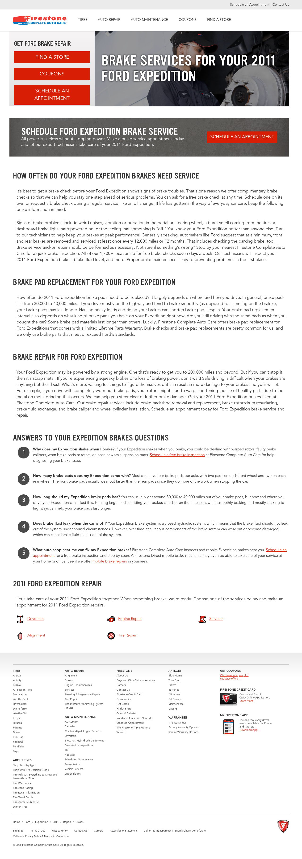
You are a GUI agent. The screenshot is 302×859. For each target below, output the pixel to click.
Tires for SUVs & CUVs (26, 802)
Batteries (70, 726)
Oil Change (175, 699)
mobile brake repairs (109, 561)
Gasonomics (124, 699)
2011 (56, 822)
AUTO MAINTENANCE (149, 20)
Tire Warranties (22, 783)
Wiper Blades (73, 774)
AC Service (71, 722)
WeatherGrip (20, 713)
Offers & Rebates (127, 713)
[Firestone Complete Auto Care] (40, 20)
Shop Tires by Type (24, 765)
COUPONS (188, 20)
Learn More (246, 701)
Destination (20, 694)
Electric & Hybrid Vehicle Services (84, 741)
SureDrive (18, 747)
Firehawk (18, 742)
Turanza (17, 723)
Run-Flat (18, 737)
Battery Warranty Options (183, 727)
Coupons (52, 74)
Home (16, 822)
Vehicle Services (74, 769)
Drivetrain (70, 736)
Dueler (17, 732)
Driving (172, 709)
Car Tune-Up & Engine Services (83, 731)
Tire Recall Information (26, 793)
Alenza (17, 676)
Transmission (72, 764)
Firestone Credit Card (130, 694)
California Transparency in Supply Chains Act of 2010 (175, 831)
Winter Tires (20, 807)
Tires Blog (174, 680)
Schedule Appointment (130, 723)
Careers (121, 685)
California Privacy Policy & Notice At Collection (41, 836)
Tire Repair (71, 699)
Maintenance (176, 704)
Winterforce (20, 709)
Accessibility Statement (123, 831)
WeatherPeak (20, 699)
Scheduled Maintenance (79, 760)
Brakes (69, 680)
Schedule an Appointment (250, 4)
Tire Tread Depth (23, 797)
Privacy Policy (59, 831)
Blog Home (175, 676)
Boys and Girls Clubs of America (136, 680)
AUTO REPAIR (109, 20)
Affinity (17, 680)
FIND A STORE (219, 20)
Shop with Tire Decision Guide (31, 770)
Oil (66, 750)
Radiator (70, 755)
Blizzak (17, 685)
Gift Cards (123, 704)
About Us (122, 676)
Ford (27, 822)
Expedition (41, 822)
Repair (67, 822)
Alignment (71, 676)
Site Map (18, 831)
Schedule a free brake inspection (177, 455)
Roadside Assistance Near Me (134, 718)
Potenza (17, 728)
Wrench (121, 732)
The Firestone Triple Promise (133, 728)
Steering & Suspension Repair (82, 694)
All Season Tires (22, 690)
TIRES (82, 20)
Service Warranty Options (183, 732)
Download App (248, 730)
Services (69, 690)
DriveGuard (20, 704)
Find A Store (52, 57)
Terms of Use (37, 831)
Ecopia (17, 718)
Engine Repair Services (78, 685)
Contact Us (281, 4)
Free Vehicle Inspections (79, 745)
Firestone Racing (23, 788)
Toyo (16, 751)
